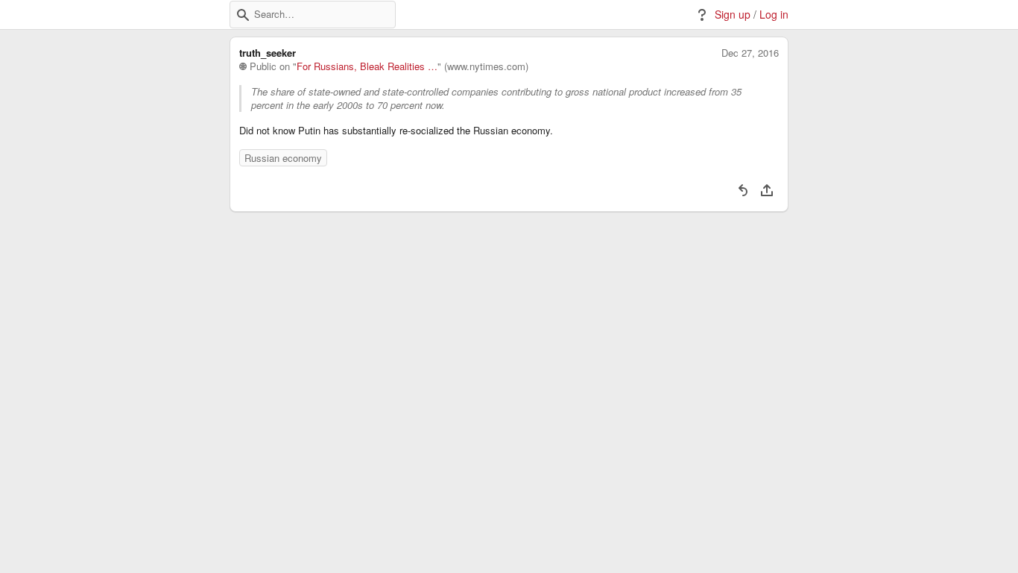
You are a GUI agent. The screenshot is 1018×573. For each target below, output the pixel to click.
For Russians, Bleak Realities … (367, 66)
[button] (243, 14)
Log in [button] (773, 14)
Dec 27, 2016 (750, 53)
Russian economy (283, 158)
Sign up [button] (732, 14)
